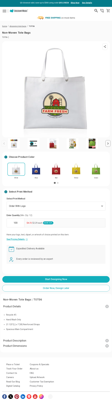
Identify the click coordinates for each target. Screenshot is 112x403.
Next (108, 143)
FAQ (32, 373)
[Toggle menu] (4, 11)
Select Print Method (16, 198)
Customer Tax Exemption (42, 381)
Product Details (12, 306)
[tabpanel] (16, 171)
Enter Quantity (19, 215)
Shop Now (75, 3)
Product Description (14, 340)
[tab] (56, 306)
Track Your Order (14, 368)
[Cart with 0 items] (108, 10)
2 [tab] (58, 183)
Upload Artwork (37, 377)
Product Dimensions (15, 345)
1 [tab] (55, 183)
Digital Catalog (13, 386)
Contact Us (11, 373)
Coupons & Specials (39, 364)
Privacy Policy (36, 386)
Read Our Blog (13, 381)
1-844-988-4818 (102, 10)
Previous (4, 143)
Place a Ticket (13, 364)
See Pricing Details (17, 239)
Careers (10, 377)
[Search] (96, 10)
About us (34, 368)
